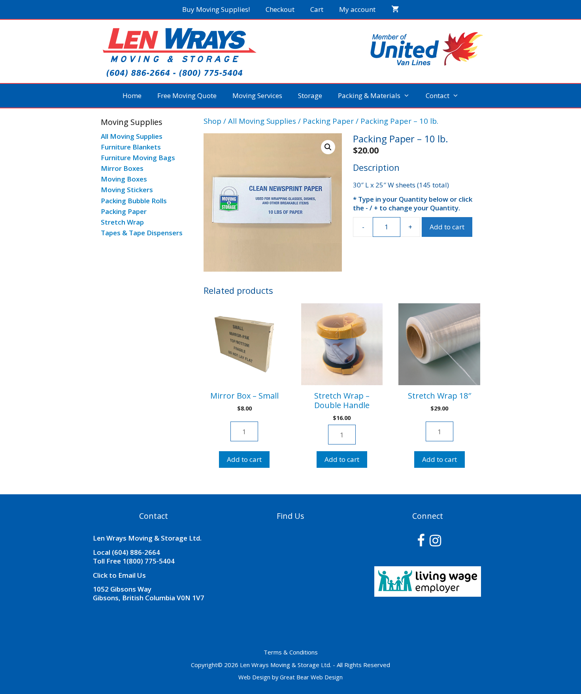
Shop (212, 121)
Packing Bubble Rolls (134, 200)
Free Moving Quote (187, 95)
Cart (316, 9)
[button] (328, 147)
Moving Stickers (127, 189)
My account (357, 9)
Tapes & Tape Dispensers (142, 232)
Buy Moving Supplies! (216, 9)
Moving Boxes (124, 178)
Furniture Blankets (131, 146)
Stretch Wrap (122, 222)
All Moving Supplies (262, 121)
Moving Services (257, 95)
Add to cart (447, 226)
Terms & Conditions (291, 652)
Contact (437, 95)
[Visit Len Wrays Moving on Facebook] (420, 542)
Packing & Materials (369, 95)
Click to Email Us (119, 575)
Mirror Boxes (122, 168)
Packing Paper (328, 121)
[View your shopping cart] (395, 9)
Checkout (280, 9)
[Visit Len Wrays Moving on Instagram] (435, 542)
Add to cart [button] (244, 459)
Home (132, 95)
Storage (310, 95)
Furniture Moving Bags (138, 157)
